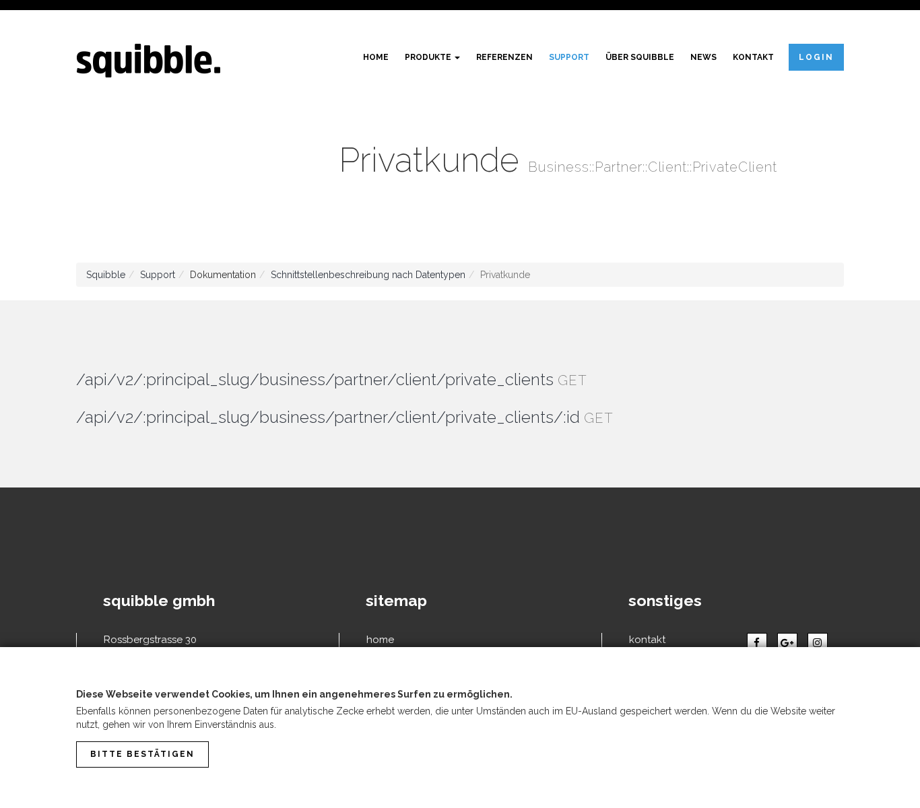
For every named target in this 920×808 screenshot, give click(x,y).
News (703, 57)
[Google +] (787, 643)
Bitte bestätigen (142, 754)
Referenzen (504, 57)
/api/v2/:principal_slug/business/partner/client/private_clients (315, 379)
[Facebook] (757, 643)
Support (569, 57)
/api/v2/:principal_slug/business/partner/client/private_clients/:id (328, 417)
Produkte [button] (429, 57)
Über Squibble (639, 57)
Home (376, 57)
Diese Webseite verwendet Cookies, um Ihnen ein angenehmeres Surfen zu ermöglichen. (294, 694)
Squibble (105, 274)
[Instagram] (818, 643)
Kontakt (753, 57)
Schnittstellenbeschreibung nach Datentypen (368, 274)
